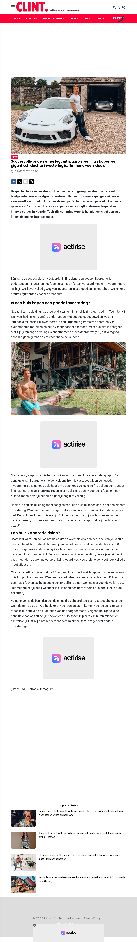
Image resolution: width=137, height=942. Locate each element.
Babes (74, 18)
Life (86, 18)
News (17, 18)
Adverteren (74, 918)
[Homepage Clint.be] (50, 7)
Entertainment (52, 18)
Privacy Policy (92, 918)
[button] (115, 7)
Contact (102, 18)
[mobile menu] (13, 7)
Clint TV (31, 18)
